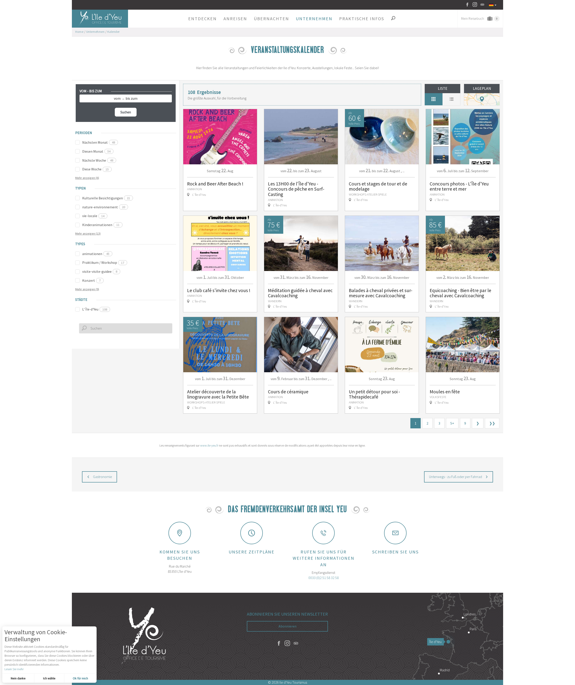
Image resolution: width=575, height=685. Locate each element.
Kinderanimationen (100, 224)
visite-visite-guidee (99, 271)
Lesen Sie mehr (14, 669)
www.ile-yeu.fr (209, 445)
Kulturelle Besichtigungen (106, 198)
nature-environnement (103, 207)
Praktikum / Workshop (103, 262)
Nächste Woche (97, 160)
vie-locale (93, 216)
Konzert (91, 280)
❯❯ (492, 423)
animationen (95, 253)
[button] (202, 19)
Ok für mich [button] (80, 678)
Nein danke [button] (18, 678)
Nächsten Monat (98, 142)
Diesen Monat (96, 151)
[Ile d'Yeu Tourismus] (143, 636)
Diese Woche (95, 169)
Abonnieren (287, 626)
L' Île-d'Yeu (94, 309)
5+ (452, 423)
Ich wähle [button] (49, 678)
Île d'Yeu (435, 641)
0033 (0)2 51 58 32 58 (323, 577)
